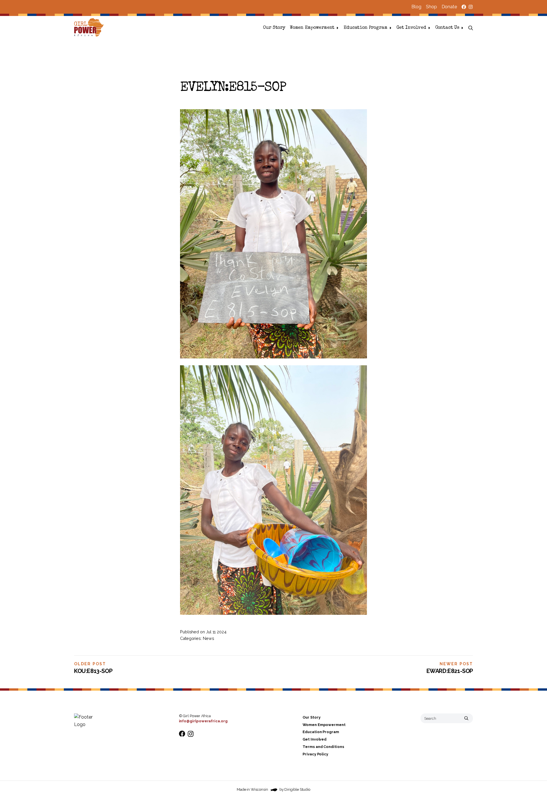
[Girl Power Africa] (90, 28)
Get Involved (411, 28)
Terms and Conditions (323, 747)
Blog (416, 6)
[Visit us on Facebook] (464, 7)
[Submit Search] (466, 718)
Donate (449, 6)
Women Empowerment (312, 28)
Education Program (365, 28)
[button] (470, 28)
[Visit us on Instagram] (470, 7)
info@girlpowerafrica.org (203, 721)
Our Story (274, 28)
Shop (431, 6)
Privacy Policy (315, 754)
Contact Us (447, 28)
